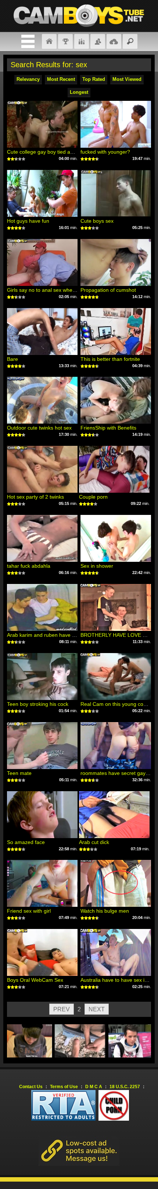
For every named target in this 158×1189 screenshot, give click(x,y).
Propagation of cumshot (108, 290)
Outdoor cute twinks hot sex (39, 428)
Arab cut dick (94, 842)
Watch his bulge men (104, 911)
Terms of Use (64, 1086)
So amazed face (26, 842)
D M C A (93, 1086)
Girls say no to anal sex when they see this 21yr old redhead (77, 290)
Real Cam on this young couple (116, 704)
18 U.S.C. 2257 (124, 1086)
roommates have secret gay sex (117, 773)
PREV (61, 1009)
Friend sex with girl (29, 911)
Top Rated (93, 79)
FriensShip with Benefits (108, 428)
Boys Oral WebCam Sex (35, 980)
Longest (79, 92)
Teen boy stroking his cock (37, 704)
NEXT (97, 1009)
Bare (12, 359)
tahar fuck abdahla (28, 566)
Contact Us (31, 1086)
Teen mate (19, 773)
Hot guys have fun (28, 221)
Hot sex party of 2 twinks (35, 497)
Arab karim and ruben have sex (43, 635)
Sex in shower (96, 566)
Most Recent (61, 79)
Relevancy (28, 79)
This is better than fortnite (110, 359)
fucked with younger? (105, 152)
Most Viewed (126, 79)
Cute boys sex (97, 221)
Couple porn (93, 497)
